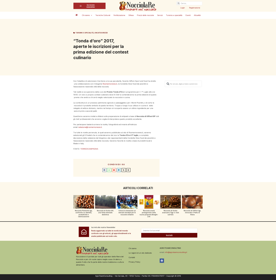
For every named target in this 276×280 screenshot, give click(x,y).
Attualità (197, 15)
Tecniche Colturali (102, 15)
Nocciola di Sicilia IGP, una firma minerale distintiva (105, 212)
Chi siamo (86, 15)
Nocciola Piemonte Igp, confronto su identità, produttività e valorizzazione (83, 213)
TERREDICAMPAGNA (89, 149)
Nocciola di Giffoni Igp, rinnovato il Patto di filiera (192, 212)
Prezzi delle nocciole (145, 15)
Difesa (131, 15)
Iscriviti (169, 235)
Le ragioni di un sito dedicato (140, 253)
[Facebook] (162, 261)
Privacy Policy (134, 262)
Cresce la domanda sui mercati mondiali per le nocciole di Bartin (127, 212)
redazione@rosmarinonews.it (90, 127)
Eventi (188, 15)
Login (182, 8)
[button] (104, 170)
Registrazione (194, 8)
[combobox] (183, 84)
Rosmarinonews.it (110, 84)
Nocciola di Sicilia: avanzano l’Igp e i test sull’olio (170, 212)
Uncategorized (101, 33)
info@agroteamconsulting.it (176, 252)
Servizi (160, 15)
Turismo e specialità (174, 15)
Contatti (132, 257)
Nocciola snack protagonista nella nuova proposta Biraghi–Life (149, 213)
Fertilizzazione (119, 15)
